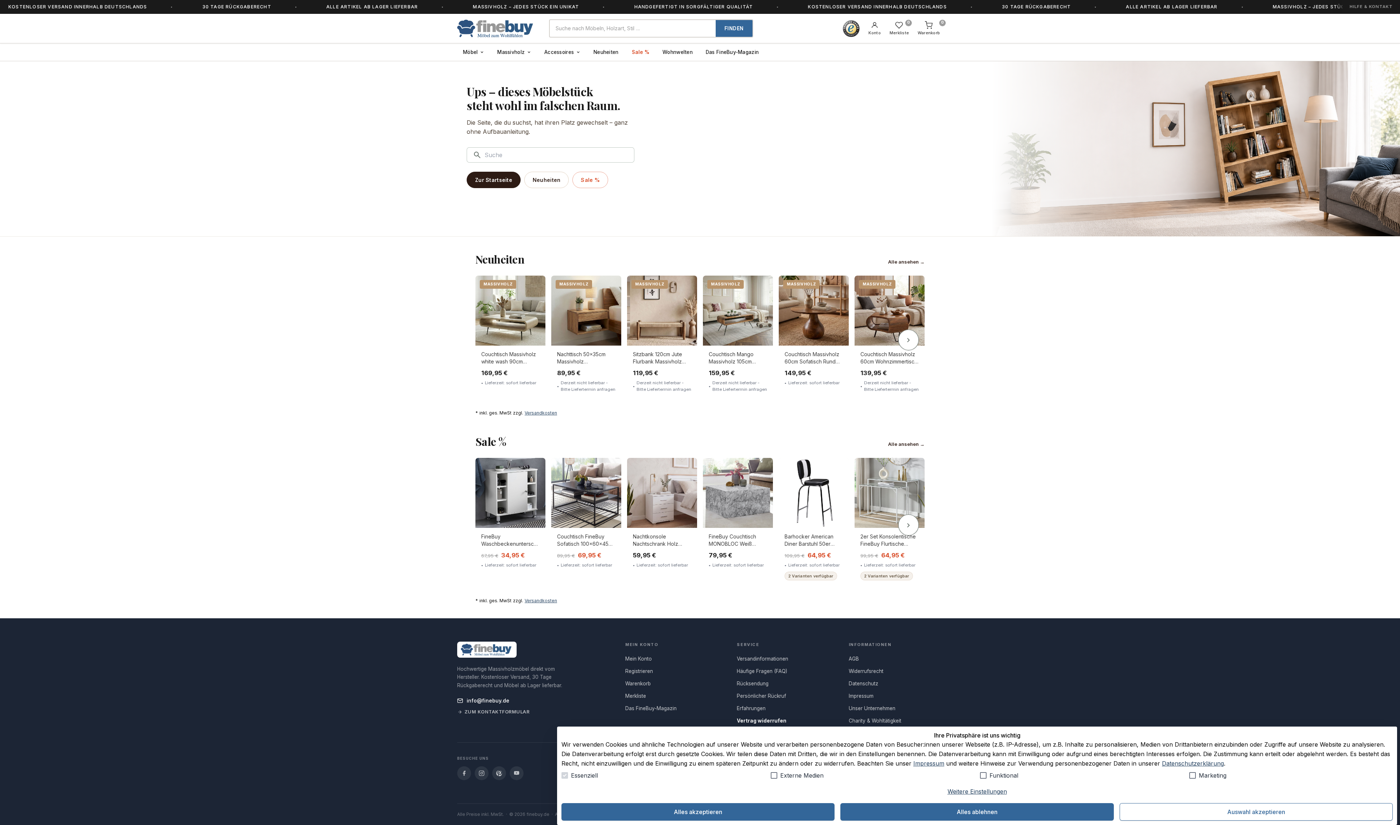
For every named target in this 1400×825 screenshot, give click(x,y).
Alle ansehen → (906, 262)
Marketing (1212, 775)
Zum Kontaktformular (497, 712)
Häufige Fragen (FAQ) (762, 671)
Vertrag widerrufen (761, 721)
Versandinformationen (762, 659)
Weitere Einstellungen (977, 791)
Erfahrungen (751, 708)
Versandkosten (541, 413)
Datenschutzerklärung (1193, 763)
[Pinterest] (499, 773)
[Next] (908, 340)
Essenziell (584, 775)
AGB (854, 659)
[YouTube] (517, 773)
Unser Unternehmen (872, 708)
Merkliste (635, 696)
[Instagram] (482, 773)
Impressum (928, 763)
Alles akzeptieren (698, 812)
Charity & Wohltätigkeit (875, 721)
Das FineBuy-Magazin (732, 52)
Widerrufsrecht (866, 671)
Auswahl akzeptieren (1256, 812)
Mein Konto (638, 659)
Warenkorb (638, 683)
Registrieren (639, 671)
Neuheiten (606, 52)
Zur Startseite (493, 180)
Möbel (470, 52)
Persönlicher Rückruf (761, 696)
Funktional (1003, 775)
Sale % (641, 52)
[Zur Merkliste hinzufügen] (535, 286)
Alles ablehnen (977, 812)
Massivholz (511, 52)
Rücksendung (753, 683)
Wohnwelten (677, 52)
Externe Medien (802, 775)
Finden (734, 28)
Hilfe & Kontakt (1371, 6)
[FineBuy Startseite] (497, 28)
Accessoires (559, 52)
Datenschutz (863, 683)
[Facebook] (464, 773)
